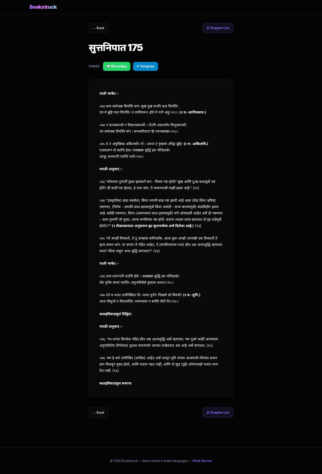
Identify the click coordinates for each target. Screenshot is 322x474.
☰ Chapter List (218, 28)
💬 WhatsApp (116, 66)
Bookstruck (43, 7)
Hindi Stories (202, 461)
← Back (98, 28)
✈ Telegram (145, 66)
